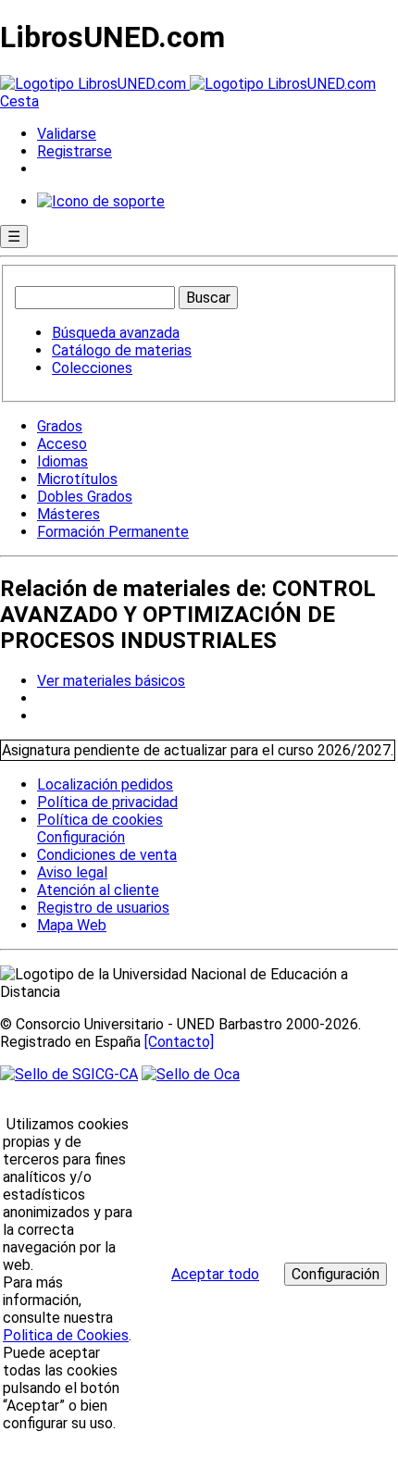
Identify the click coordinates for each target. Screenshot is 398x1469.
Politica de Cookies (66, 1335)
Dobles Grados (84, 496)
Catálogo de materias (122, 350)
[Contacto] (179, 1042)
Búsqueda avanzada (116, 333)
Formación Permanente (113, 532)
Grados (59, 426)
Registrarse (74, 151)
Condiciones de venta (107, 855)
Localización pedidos (105, 784)
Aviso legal (72, 872)
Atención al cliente (98, 890)
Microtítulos (77, 479)
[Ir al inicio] (188, 84)
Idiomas (62, 461)
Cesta (19, 101)
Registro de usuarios (103, 907)
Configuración (79, 837)
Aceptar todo (215, 1274)
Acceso (62, 444)
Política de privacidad (107, 802)
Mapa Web (71, 925)
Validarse (66, 134)
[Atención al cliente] (101, 201)
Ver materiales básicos (111, 681)
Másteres (68, 514)
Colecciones (92, 368)
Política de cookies (100, 819)
